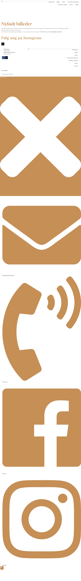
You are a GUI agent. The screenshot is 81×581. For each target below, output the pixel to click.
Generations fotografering (73, 2)
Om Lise (71, 4)
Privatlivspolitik (4, 70)
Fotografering (51, 2)
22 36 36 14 (42, 32)
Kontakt (76, 4)
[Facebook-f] (3, 57)
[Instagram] (2, 43)
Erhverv (63, 2)
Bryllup (58, 2)
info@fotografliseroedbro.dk (56, 32)
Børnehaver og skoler (62, 4)
